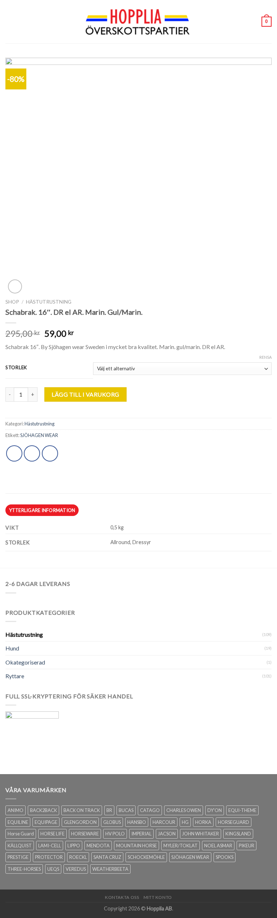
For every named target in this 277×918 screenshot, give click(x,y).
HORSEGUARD (233, 822)
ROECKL (78, 857)
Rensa (265, 357)
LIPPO (73, 845)
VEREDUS (76, 869)
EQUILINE (18, 822)
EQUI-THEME (242, 810)
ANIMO (15, 810)
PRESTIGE (18, 857)
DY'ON (214, 810)
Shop (12, 302)
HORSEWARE (85, 834)
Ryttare (14, 675)
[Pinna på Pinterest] (50, 453)
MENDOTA (98, 845)
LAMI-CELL (49, 845)
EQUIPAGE (46, 822)
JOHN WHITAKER (200, 834)
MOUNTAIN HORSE (136, 845)
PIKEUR (246, 845)
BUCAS (126, 810)
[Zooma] (15, 286)
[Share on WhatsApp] (14, 453)
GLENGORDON (80, 822)
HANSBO (136, 822)
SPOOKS (224, 857)
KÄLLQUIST (20, 845)
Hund (12, 648)
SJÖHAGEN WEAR (39, 435)
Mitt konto (158, 897)
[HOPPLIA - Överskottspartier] (138, 21)
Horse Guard (21, 834)
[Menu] (9, 21)
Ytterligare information (42, 510)
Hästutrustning (48, 302)
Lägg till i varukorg (85, 394)
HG (185, 822)
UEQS (53, 869)
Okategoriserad (25, 662)
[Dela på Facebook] (32, 453)
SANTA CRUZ (107, 857)
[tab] (42, 510)
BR (109, 810)
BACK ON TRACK (81, 810)
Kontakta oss (122, 897)
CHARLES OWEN (183, 810)
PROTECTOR (49, 857)
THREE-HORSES (24, 869)
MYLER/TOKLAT (180, 845)
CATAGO (150, 810)
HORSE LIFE (52, 834)
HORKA (203, 822)
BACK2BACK (43, 810)
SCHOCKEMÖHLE (146, 857)
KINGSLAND (238, 834)
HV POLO (115, 834)
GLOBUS (112, 822)
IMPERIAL (141, 834)
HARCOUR (164, 822)
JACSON (167, 834)
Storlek (16, 367)
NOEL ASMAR (218, 845)
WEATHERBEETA (110, 869)
